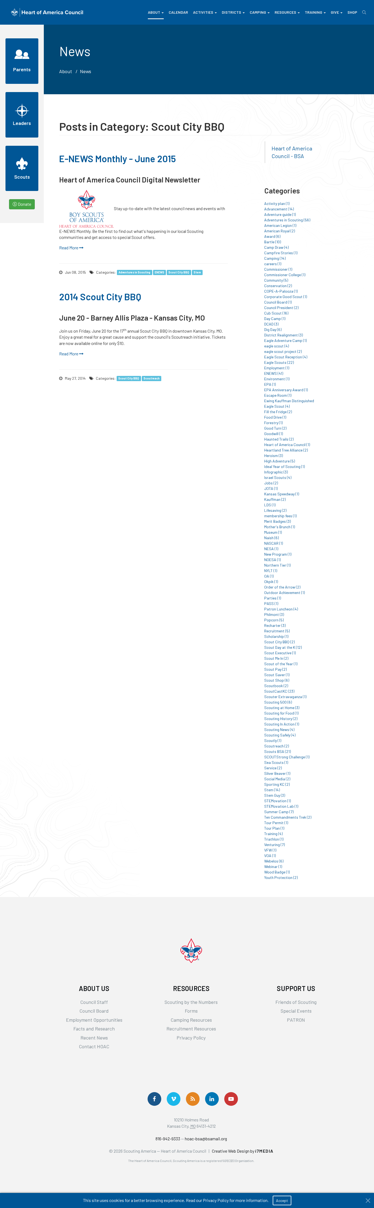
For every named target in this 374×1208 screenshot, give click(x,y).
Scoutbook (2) (276, 685)
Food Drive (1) (275, 417)
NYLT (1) (270, 570)
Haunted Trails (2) (279, 439)
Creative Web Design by (243, 1150)
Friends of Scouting (296, 1002)
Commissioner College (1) (284, 274)
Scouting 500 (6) (278, 702)
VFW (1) (270, 850)
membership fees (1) (280, 515)
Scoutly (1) (272, 740)
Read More (69, 247)
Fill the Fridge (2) (278, 411)
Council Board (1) (278, 302)
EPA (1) (270, 384)
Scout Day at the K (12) (283, 647)
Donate (24, 204)
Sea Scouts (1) (276, 762)
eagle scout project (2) (283, 351)
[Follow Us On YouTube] (231, 1099)
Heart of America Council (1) (287, 444)
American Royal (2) (279, 231)
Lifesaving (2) (275, 510)
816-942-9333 (168, 1138)
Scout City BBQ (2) (279, 641)
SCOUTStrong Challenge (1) (286, 757)
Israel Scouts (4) (277, 477)
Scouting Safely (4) (279, 735)
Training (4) (273, 833)
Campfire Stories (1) (280, 252)
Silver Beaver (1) (277, 773)
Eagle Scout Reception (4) (285, 357)
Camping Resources (191, 1020)
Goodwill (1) (273, 433)
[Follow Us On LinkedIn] (212, 1099)
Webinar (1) (273, 866)
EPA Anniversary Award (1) (286, 389)
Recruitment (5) (277, 631)
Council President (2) (281, 307)
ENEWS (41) (273, 373)
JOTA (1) (271, 488)
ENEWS (159, 272)
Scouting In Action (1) (281, 724)
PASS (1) (271, 603)
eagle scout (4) (276, 346)
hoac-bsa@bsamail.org (206, 1138)
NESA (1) (271, 548)
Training (313, 12)
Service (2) (273, 768)
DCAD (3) (271, 324)
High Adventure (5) (279, 461)
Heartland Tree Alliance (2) (286, 450)
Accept (282, 1200)
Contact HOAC (94, 1046)
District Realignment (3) (283, 335)
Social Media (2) (277, 778)
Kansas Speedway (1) (281, 494)
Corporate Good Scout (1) (285, 296)
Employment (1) (276, 367)
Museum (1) (273, 532)
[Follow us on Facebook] (154, 1099)
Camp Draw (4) (276, 247)
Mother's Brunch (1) (279, 526)
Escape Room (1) (277, 395)
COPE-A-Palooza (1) (281, 291)
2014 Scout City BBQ (100, 296)
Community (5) (276, 280)
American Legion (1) (280, 225)
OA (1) (269, 576)
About (154, 12)
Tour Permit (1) (276, 822)
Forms (191, 1011)
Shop (352, 12)
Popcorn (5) (274, 620)
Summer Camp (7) (279, 811)
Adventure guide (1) (280, 214)
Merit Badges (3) (277, 521)
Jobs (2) (271, 483)
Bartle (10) (272, 241)
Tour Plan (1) (274, 828)
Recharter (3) (275, 625)
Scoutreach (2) (276, 746)
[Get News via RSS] (193, 1099)
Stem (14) (272, 789)
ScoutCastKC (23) (279, 691)
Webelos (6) (273, 861)
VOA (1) (270, 855)
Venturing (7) (274, 844)
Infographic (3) (276, 472)
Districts (231, 12)
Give (335, 12)
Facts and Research (94, 1029)
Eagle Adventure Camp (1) (285, 340)
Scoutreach (151, 378)
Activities (203, 12)
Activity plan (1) (276, 203)
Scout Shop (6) (276, 680)
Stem (197, 272)
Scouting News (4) (279, 729)
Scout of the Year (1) (280, 663)
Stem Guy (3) (274, 795)
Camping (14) (275, 258)
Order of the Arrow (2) (282, 587)
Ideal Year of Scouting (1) (284, 466)
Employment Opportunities (94, 1020)
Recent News (94, 1038)
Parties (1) (272, 598)
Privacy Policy (191, 1038)
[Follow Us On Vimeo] (173, 1099)
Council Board (94, 1011)
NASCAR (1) (273, 543)
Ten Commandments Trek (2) (287, 817)
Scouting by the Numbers (191, 1002)
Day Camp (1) (274, 318)
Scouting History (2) (280, 718)
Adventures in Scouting (134, 272)
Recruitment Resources (191, 1029)
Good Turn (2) (275, 428)
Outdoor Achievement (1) (284, 592)
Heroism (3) (273, 455)
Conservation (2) (278, 285)
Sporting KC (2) (277, 784)
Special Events (296, 1011)
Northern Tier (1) (277, 565)
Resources (285, 12)
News (85, 71)
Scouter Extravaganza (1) (285, 696)
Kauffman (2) (275, 499)
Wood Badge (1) (277, 872)
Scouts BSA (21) (277, 751)
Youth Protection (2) (281, 877)
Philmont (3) (274, 614)
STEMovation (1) (277, 800)
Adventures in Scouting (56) (287, 220)
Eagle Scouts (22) (279, 362)
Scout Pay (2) (275, 669)
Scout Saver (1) (276, 674)
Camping (258, 12)
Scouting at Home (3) (281, 707)
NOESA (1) (272, 559)
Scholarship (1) (276, 636)
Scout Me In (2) (276, 658)
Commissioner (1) (278, 269)
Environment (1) (276, 378)
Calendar (178, 12)
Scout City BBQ (178, 272)
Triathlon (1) (273, 839)
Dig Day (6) (272, 329)
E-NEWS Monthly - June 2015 (117, 158)
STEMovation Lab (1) (281, 806)
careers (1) (272, 263)
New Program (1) (277, 554)
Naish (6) (271, 537)
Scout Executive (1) (280, 652)
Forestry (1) (273, 422)
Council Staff (94, 1002)
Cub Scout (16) (276, 313)
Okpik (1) (271, 581)
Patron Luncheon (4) (281, 609)
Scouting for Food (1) (281, 713)
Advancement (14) (279, 209)
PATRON (296, 1020)
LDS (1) (269, 504)
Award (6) (272, 236)
